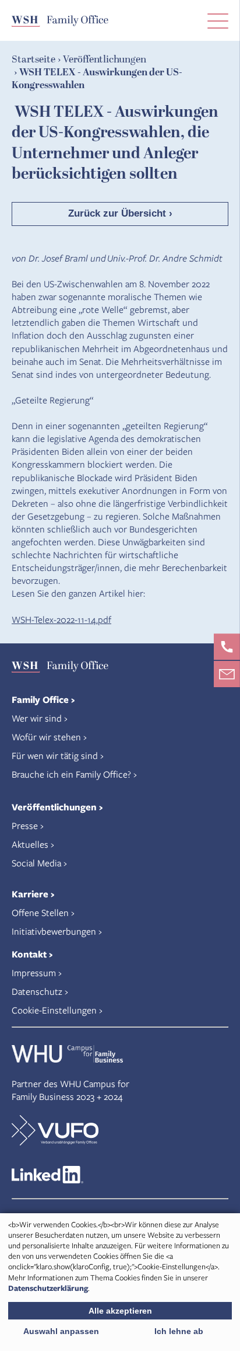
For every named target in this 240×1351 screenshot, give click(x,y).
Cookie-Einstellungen (54, 1010)
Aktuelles (30, 844)
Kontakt (29, 954)
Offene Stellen (40, 912)
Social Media (36, 862)
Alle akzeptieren (120, 1310)
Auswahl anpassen (61, 1331)
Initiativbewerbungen (54, 931)
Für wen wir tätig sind (55, 755)
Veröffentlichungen (54, 806)
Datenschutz (37, 991)
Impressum (34, 972)
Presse (25, 825)
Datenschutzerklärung (48, 1288)
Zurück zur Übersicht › (120, 213)
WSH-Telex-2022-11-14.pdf (61, 619)
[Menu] (218, 20)
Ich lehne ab (178, 1331)
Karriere (30, 893)
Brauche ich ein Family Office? (71, 774)
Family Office (40, 699)
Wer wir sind (37, 718)
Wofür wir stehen (46, 736)
